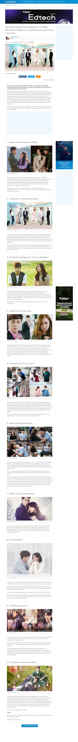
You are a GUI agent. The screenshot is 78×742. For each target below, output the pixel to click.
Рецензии (39, 1)
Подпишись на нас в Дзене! (29, 725)
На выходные (47, 1)
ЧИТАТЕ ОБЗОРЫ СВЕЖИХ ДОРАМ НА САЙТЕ (17, 710)
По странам (32, 1)
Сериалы (7, 5)
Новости (55, 1)
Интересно (61, 1)
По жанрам (25, 1)
